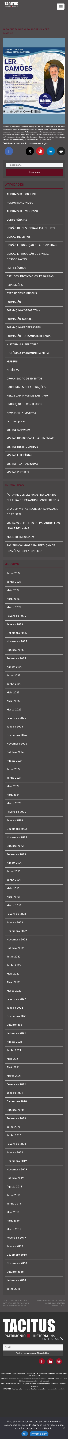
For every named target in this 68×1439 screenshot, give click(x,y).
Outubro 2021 (15, 1025)
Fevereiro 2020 (16, 1144)
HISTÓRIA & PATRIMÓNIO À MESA (28, 353)
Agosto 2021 (14, 1042)
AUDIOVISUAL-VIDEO (20, 203)
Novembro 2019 (17, 1170)
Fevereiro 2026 (16, 616)
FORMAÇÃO (14, 302)
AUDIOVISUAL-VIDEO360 (22, 211)
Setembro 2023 (16, 854)
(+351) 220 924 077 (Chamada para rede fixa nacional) (25, 1378)
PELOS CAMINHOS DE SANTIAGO (27, 396)
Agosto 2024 (14, 761)
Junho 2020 (14, 1135)
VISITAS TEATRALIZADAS (22, 464)
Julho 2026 (14, 573)
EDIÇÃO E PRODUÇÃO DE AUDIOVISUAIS (32, 245)
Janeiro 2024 (15, 820)
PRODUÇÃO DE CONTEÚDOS (24, 404)
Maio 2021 (13, 1059)
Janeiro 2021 (15, 1093)
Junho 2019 (14, 1204)
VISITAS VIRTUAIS (18, 472)
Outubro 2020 (15, 1110)
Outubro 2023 (15, 846)
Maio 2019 (13, 1212)
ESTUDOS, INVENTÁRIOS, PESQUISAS (30, 276)
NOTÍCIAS (13, 370)
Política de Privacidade (56, 1389)
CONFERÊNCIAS (17, 220)
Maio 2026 (13, 590)
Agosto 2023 (14, 863)
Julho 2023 (14, 871)
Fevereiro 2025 (16, 718)
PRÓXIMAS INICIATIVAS (21, 413)
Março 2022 (14, 991)
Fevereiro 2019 (16, 1238)
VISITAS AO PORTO (18, 430)
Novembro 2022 (17, 940)
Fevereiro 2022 (16, 999)
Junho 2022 (14, 965)
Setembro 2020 (16, 1118)
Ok (24, 1433)
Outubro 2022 (15, 948)
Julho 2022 (14, 957)
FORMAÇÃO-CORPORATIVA (23, 310)
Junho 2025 (14, 684)
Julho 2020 (14, 1127)
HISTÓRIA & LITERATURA (22, 344)
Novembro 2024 (17, 744)
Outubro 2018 (15, 1272)
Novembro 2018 (17, 1263)
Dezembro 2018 (17, 1255)
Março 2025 (14, 710)
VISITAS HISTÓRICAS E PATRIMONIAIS (30, 438)
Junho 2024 (14, 778)
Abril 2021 (13, 1067)
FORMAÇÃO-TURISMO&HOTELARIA (29, 336)
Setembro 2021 (16, 1033)
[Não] (63, 1428)
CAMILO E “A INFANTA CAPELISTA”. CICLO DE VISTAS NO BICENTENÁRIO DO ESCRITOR (16, 1303)
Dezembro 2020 (17, 1101)
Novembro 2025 (17, 641)
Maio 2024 (13, 786)
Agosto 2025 (14, 667)
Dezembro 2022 (17, 931)
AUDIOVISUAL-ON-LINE (22, 194)
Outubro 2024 (15, 752)
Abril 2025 (13, 701)
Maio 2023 (13, 888)
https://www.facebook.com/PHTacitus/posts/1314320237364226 (27, 140)
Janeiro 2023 (15, 922)
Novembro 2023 (17, 837)
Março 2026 (14, 607)
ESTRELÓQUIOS (16, 268)
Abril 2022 (13, 982)
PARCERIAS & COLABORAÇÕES (26, 387)
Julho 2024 (14, 769)
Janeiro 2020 (15, 1152)
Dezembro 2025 (17, 633)
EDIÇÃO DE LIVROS (19, 237)
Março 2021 (14, 1076)
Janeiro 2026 (15, 624)
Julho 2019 (14, 1195)
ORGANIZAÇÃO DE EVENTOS (24, 379)
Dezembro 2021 (17, 1016)
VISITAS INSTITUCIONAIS (22, 447)
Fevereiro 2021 (16, 1084)
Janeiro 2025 (15, 727)
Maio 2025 (13, 693)
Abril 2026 (13, 599)
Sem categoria (16, 421)
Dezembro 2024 (17, 735)
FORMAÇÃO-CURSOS (19, 319)
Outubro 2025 (15, 650)
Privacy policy (39, 1433)
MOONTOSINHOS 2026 (21, 537)
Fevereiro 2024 (16, 812)
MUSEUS (12, 362)
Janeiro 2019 (15, 1246)
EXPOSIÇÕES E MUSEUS (22, 293)
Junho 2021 (14, 1050)
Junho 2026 (14, 582)
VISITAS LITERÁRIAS (19, 455)
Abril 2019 (13, 1221)
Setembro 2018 (16, 1280)
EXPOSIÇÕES (15, 285)
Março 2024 (14, 803)
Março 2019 (14, 1229)
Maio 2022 (13, 974)
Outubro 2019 (15, 1178)
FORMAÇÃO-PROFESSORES (24, 327)
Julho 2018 (14, 1289)
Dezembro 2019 (17, 1161)
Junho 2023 (14, 880)
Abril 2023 (13, 897)
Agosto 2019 (14, 1187)
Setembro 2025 (16, 658)
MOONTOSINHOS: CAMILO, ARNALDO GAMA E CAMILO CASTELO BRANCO (51, 1303)
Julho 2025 (14, 675)
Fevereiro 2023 (16, 914)
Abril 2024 (13, 795)
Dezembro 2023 (17, 829)
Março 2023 (14, 905)
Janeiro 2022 (15, 1008)
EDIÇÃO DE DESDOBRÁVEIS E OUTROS (31, 228)
